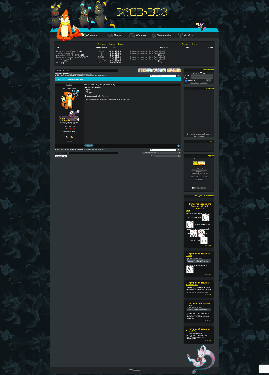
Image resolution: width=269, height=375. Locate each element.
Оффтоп (162, 55)
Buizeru (101, 51)
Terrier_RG (199, 168)
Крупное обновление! (200, 253)
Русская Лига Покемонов (199, 176)
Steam (58, 63)
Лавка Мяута (199, 171)
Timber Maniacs (198, 175)
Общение (141, 35)
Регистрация (203, 83)
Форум (57, 75)
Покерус (105, 96)
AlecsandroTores (192, 285)
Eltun (188, 210)
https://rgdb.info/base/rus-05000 (197, 292)
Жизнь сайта (164, 35)
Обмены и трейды (62, 59)
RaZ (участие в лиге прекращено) (95, 75)
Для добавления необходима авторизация (199, 135)
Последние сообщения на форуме (111, 44)
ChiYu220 (101, 57)
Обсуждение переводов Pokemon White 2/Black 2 (147, 51)
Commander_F (77, 74)
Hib (83, 74)
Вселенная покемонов (199, 170)
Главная (92, 35)
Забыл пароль (195, 83)
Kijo (101, 53)
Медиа (117, 35)
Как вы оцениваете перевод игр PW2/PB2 (71, 57)
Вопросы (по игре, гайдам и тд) (67, 51)
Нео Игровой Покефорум (199, 173)
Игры (163, 63)
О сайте (188, 35)
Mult (70, 74)
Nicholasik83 (101, 61)
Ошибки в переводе (63, 53)
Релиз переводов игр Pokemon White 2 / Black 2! (200, 206)
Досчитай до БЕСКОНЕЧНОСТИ (67, 55)
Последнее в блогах (189, 44)
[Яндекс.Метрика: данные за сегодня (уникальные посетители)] (199, 188)
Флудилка (59, 61)
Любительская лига (76, 75)
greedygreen (88, 74)
